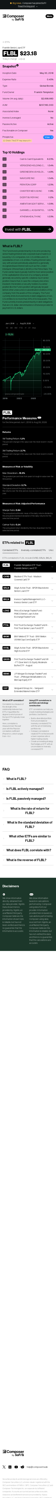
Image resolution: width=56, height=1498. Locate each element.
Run (10, 334)
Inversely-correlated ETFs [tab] (33, 550)
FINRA (21, 1485)
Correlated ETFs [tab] (10, 550)
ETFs (7, 42)
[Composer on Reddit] (22, 1467)
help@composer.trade (37, 1467)
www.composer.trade (14, 394)
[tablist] (28, 550)
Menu (49, 16)
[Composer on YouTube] (16, 1467)
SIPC (27, 1485)
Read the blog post (26, 6)
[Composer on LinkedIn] (10, 1467)
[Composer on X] (4, 1467)
